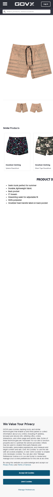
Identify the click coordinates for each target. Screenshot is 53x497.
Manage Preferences (26, 490)
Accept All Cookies (26, 473)
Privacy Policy (8, 465)
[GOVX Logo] (24, 4)
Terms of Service (24, 465)
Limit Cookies (26, 481)
